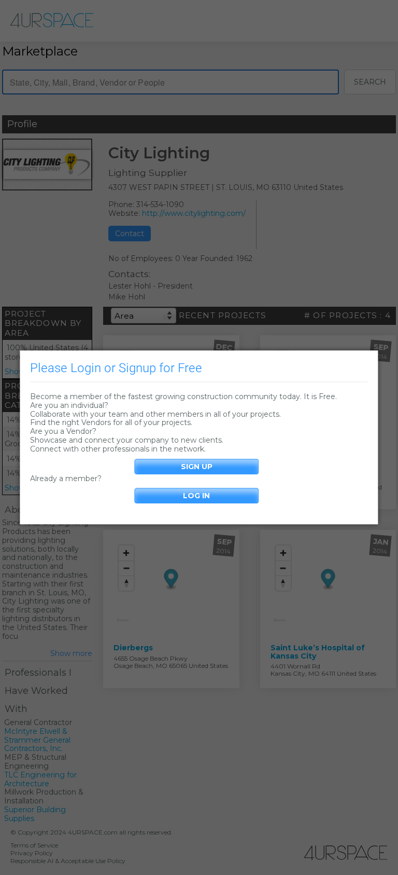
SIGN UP (196, 466)
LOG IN (196, 496)
